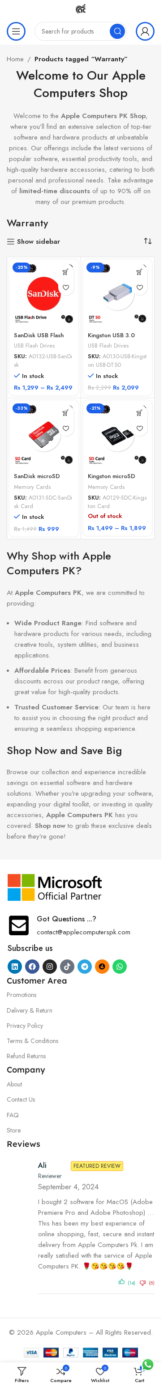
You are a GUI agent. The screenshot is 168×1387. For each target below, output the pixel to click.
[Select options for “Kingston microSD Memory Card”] (139, 412)
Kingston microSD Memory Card (111, 480)
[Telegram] (85, 966)
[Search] (117, 31)
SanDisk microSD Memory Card (37, 480)
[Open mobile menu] (16, 31)
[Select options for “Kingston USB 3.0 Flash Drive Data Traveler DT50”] (139, 272)
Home (15, 59)
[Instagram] (50, 966)
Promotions (21, 994)
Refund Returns (26, 1056)
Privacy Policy (25, 1025)
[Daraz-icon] (102, 966)
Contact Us (21, 1099)
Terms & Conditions (32, 1040)
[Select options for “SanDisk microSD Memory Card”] (66, 412)
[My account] (145, 31)
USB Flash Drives (34, 345)
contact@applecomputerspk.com (83, 932)
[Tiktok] (67, 966)
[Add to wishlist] (66, 287)
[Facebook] (32, 966)
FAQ (13, 1115)
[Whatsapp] (119, 966)
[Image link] (55, 887)
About (14, 1084)
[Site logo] (80, 8)
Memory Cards (32, 487)
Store (14, 1130)
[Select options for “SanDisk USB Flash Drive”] (66, 272)
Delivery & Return (29, 1010)
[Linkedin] (15, 966)
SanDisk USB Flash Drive (39, 339)
